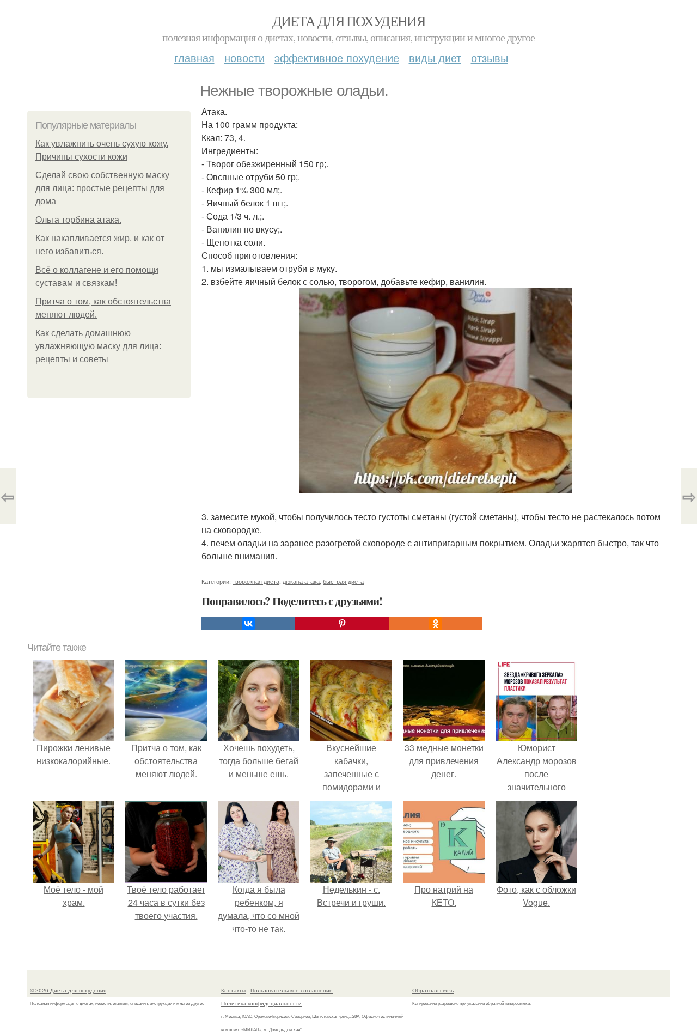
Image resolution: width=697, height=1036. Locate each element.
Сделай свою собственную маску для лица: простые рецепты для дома (102, 188)
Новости (244, 57)
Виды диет (435, 57)
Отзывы (489, 57)
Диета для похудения (348, 20)
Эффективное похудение (336, 57)
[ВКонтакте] (248, 623)
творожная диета (256, 581)
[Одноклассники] (435, 623)
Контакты (233, 990)
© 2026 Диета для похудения (68, 990)
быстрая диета (343, 581)
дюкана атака (301, 581)
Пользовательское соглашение (291, 990)
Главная (194, 57)
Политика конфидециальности (261, 1003)
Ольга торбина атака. (78, 219)
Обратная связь (433, 990)
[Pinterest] (342, 623)
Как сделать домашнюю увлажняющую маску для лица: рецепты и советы (98, 346)
